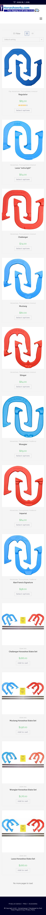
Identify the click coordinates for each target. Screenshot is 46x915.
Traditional (32, 441)
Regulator (23, 94)
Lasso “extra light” (23, 168)
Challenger (23, 237)
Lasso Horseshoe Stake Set (23, 859)
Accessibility (33, 904)
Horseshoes (16, 91)
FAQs (25, 904)
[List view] (32, 33)
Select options (23, 110)
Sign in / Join (23, 2)
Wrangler (23, 444)
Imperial (23, 513)
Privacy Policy (30, 910)
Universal (34, 91)
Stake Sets (23, 648)
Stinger (23, 375)
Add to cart (23, 663)
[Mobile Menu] (41, 18)
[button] (36, 49)
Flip (10, 91)
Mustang (23, 306)
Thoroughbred (25, 91)
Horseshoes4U (23, 908)
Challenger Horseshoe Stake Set (23, 652)
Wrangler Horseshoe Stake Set (23, 790)
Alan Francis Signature (23, 582)
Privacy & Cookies (15, 904)
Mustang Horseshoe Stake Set (23, 721)
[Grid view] (27, 33)
